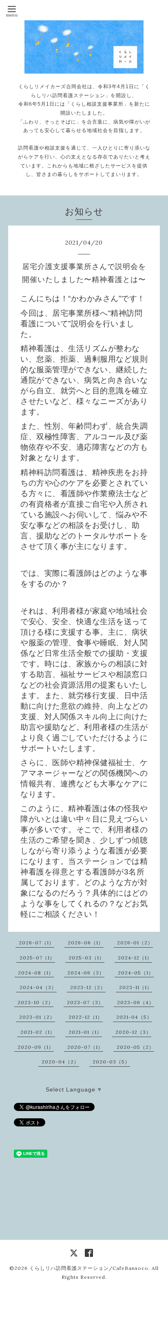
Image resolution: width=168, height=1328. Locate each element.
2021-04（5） (134, 1017)
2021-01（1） (85, 1032)
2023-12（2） (88, 987)
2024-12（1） (135, 958)
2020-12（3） (133, 1032)
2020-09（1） (36, 1047)
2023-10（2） (35, 1002)
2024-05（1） (136, 973)
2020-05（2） (135, 1047)
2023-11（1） (135, 987)
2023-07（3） (85, 1002)
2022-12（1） (86, 1017)
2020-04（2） (60, 1062)
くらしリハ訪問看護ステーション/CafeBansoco (88, 1268)
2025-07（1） (37, 958)
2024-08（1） (36, 973)
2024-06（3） (85, 973)
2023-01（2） (37, 1017)
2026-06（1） (86, 943)
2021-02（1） (37, 1032)
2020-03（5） (111, 1062)
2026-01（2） (135, 943)
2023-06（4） (135, 1002)
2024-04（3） (38, 987)
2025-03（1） (86, 958)
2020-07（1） (85, 1047)
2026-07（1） (36, 943)
